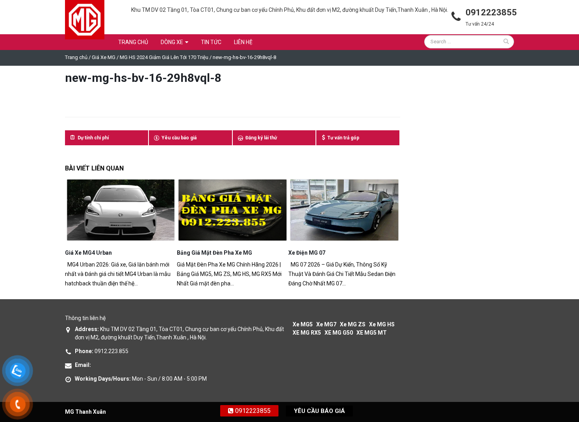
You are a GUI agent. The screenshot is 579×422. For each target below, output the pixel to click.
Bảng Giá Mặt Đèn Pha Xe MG (102, 253)
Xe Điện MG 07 (195, 253)
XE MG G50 (339, 332)
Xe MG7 (326, 324)
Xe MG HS (382, 324)
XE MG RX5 (307, 332)
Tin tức (211, 42)
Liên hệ (243, 42)
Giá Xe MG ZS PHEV (314, 253)
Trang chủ (133, 42)
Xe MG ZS (353, 324)
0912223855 (252, 411)
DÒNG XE (172, 42)
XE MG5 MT (371, 332)
